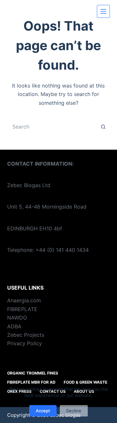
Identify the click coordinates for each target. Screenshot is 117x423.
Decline (73, 410)
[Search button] (103, 126)
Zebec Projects (25, 335)
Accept (43, 410)
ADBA (14, 326)
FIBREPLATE (22, 309)
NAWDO (17, 317)
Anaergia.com (24, 300)
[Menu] (103, 11)
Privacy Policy (24, 343)
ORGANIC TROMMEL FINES (32, 373)
